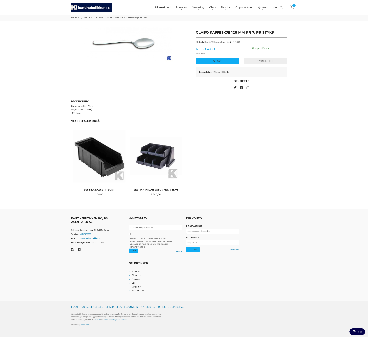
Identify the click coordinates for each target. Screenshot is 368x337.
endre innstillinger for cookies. (115, 319)
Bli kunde (137, 275)
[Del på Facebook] (241, 87)
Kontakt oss (138, 290)
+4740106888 (85, 234)
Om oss (136, 279)
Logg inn (136, 286)
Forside (136, 271)
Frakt (74, 307)
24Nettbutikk (85, 324)
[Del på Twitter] (235, 87)
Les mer (179, 251)
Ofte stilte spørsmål (171, 307)
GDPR (135, 282)
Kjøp (219, 61)
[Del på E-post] (248, 87)
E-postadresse (194, 226)
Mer (275, 7)
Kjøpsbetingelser (92, 307)
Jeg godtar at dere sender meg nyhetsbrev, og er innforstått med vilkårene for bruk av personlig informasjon (151, 242)
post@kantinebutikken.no (90, 238)
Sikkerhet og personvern (122, 307)
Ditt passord (193, 237)
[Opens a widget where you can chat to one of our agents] (357, 332)
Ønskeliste (267, 61)
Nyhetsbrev (148, 307)
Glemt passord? (233, 250)
